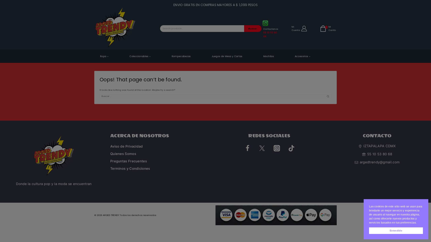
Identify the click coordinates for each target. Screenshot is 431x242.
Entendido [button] (396, 230)
